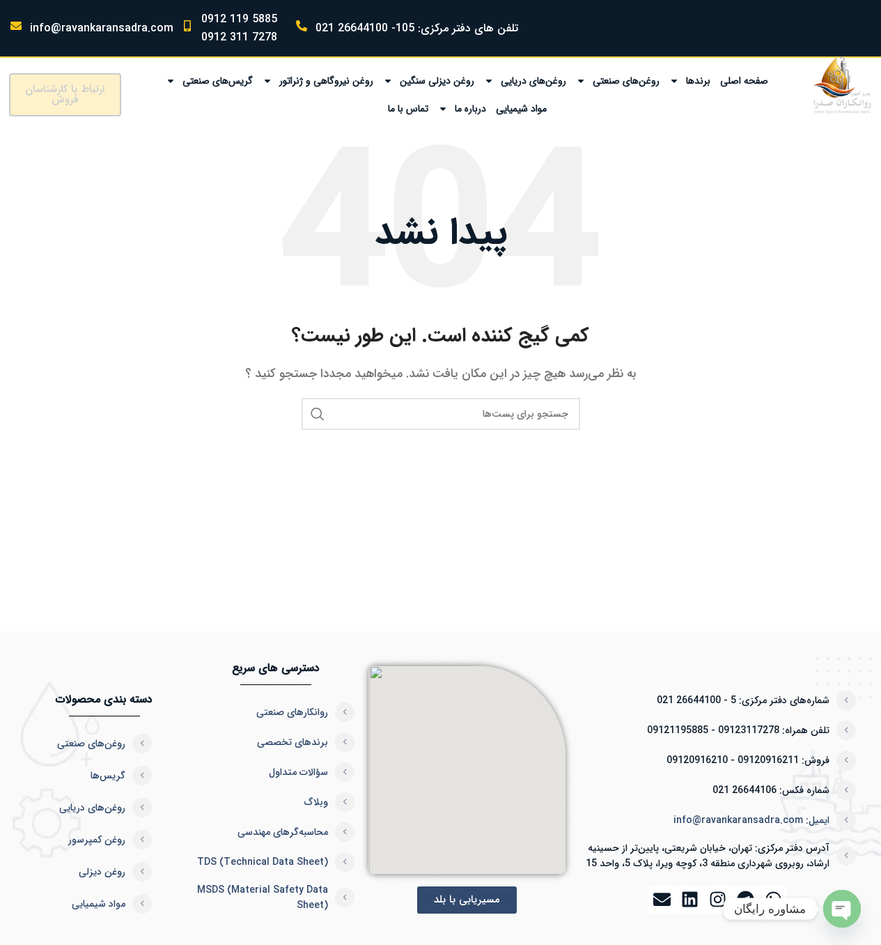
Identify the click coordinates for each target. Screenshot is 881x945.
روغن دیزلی (102, 871)
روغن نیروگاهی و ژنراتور (326, 81)
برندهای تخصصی (292, 742)
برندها (698, 81)
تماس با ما (408, 108)
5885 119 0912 (239, 19)
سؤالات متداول (298, 772)
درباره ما (470, 108)
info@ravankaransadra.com (101, 28)
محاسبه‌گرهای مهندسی (282, 832)
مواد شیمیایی (521, 108)
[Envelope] (662, 900)
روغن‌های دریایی (533, 81)
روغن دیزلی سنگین (437, 81)
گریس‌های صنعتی (217, 81)
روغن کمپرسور (96, 839)
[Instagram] (717, 900)
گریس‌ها (108, 775)
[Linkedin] (689, 900)
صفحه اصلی (744, 81)
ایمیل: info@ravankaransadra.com (751, 820)
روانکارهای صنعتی (292, 712)
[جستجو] (318, 414)
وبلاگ (316, 802)
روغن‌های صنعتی (626, 81)
